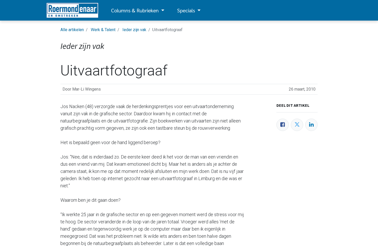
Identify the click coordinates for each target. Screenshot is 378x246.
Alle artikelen (72, 29)
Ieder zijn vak (134, 29)
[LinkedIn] (311, 125)
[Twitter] (297, 125)
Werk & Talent (103, 29)
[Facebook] (282, 125)
